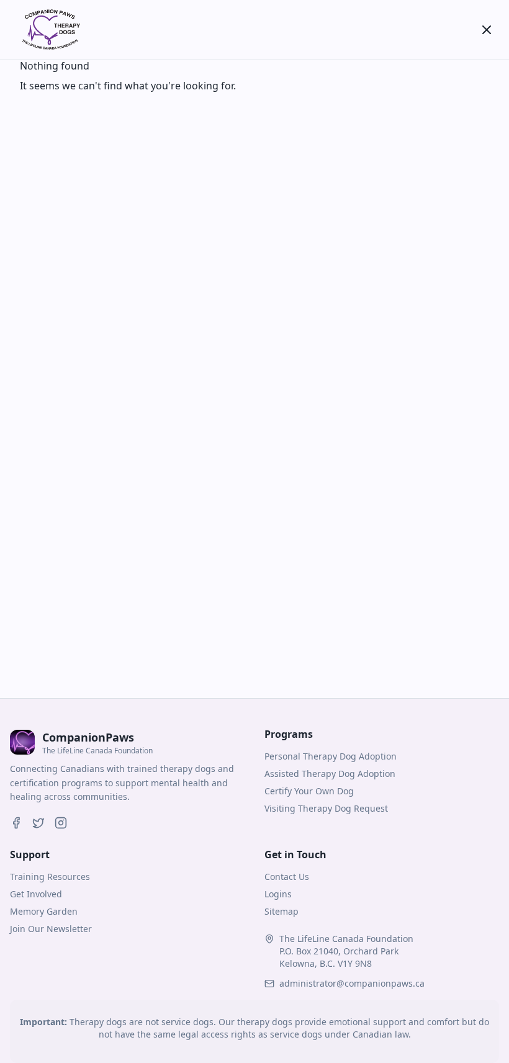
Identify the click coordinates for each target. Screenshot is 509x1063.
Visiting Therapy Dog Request (326, 808)
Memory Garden (44, 911)
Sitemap (281, 911)
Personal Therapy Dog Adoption (330, 756)
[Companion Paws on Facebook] (16, 823)
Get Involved (36, 894)
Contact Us (286, 876)
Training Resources (50, 876)
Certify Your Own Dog (309, 791)
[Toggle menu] (486, 29)
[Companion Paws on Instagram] (61, 823)
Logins (278, 894)
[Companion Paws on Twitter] (38, 823)
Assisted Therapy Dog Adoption (329, 773)
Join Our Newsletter (51, 929)
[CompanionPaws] (49, 30)
